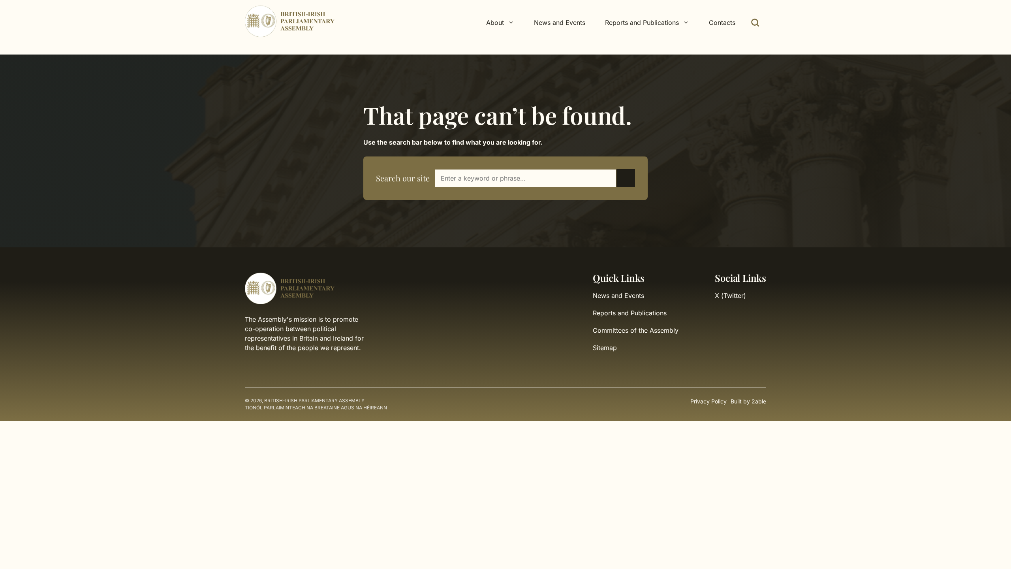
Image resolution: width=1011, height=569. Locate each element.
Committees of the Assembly (635, 330)
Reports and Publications (630, 313)
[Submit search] (625, 178)
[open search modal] (755, 22)
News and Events (559, 22)
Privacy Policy (708, 401)
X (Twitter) (730, 296)
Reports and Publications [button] (642, 22)
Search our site (403, 178)
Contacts (722, 22)
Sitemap (605, 348)
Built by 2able (748, 401)
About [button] (495, 22)
